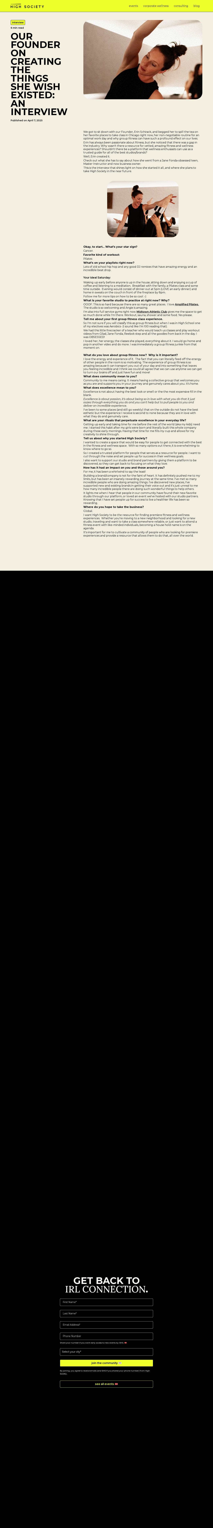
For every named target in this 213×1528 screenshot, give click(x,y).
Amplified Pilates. (187, 304)
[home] (27, 6)
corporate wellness (156, 5)
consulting (181, 5)
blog (197, 5)
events (133, 5)
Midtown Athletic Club (152, 311)
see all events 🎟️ (106, 1384)
